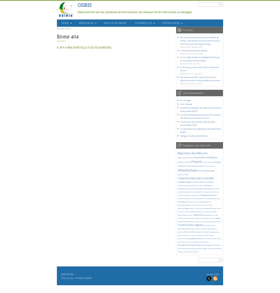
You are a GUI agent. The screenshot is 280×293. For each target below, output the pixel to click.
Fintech (196, 162)
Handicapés (205, 232)
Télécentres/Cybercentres (186, 158)
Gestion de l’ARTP (203, 235)
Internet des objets (192, 249)
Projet (186, 175)
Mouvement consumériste (191, 192)
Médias (202, 192)
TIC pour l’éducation (206, 171)
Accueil (60, 28)
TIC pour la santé (183, 212)
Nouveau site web (209, 166)
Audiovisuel (217, 222)
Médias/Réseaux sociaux (185, 215)
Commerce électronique (212, 199)
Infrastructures (188, 170)
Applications (208, 185)
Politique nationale (184, 162)
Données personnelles (200, 189)
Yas (198, 252)
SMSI (179, 242)
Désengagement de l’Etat (210, 215)
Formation (187, 195)
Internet (180, 218)
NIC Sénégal (185, 100)
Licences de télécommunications (202, 182)
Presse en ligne (192, 202)
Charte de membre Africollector (194, 52)
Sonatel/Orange (184, 182)
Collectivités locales (189, 218)
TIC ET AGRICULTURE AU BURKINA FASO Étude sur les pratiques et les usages (199, 60)
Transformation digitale (190, 225)
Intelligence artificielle (214, 249)
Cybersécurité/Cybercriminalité (196, 178)
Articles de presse (115, 23)
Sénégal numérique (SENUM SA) (194, 135)
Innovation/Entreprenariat (189, 245)
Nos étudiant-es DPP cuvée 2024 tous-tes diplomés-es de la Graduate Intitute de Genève (200, 80)
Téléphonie (197, 215)
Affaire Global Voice (209, 225)
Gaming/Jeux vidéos (190, 252)
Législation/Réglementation (186, 208)
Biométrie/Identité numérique (187, 205)
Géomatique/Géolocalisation (186, 229)
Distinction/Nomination (192, 232)
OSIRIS (85, 5)
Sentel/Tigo (211, 229)
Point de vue (200, 198)
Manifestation (182, 202)
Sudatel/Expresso (183, 186)
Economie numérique (205, 157)
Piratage (200, 202)
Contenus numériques (190, 235)
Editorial (180, 252)
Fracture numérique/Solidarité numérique (195, 242)
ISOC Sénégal (186, 104)
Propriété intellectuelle (196, 212)
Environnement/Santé (204, 205)
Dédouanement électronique (205, 218)
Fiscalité (180, 199)
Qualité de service (196, 238)
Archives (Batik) (83, 278)
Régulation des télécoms (193, 153)
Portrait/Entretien (210, 208)
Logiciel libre (195, 195)
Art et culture (187, 199)
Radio (219, 208)
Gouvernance (200, 208)
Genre (194, 199)
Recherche (181, 175)
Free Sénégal (203, 249)
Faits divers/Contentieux (195, 166)
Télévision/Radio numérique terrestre (201, 222)
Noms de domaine (207, 162)
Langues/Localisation (210, 212)
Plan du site (67, 278)
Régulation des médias (196, 186)
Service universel (201, 229)
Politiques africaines (208, 195)
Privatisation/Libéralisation (213, 239)
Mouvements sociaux (185, 189)
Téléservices (207, 202)
